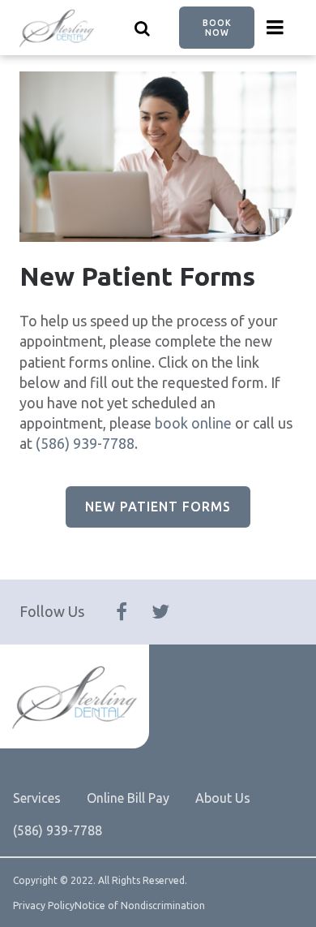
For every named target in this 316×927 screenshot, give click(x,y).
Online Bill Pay (128, 798)
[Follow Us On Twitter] (160, 612)
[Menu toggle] (275, 27)
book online (193, 423)
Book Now (217, 27)
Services (37, 798)
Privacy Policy (44, 906)
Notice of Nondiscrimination (140, 906)
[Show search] (142, 28)
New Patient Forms (158, 506)
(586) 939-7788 (85, 443)
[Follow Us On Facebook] (121, 612)
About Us (222, 798)
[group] (158, 156)
